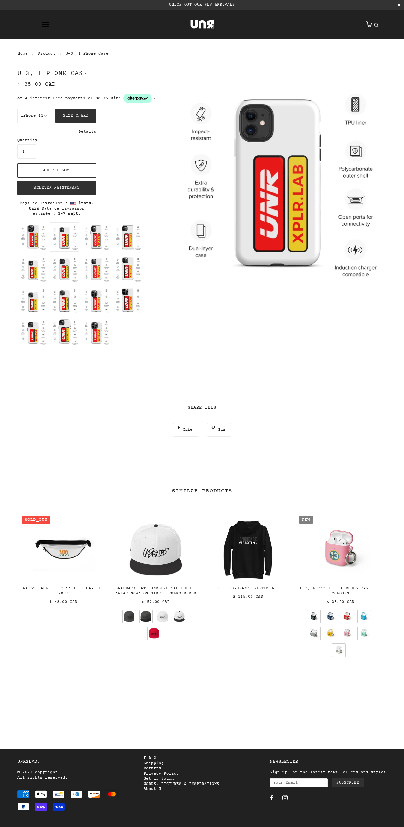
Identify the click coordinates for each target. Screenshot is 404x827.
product (47, 53)
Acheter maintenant (57, 187)
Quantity (26, 140)
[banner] (202, 24)
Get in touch (159, 778)
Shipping (154, 763)
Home (23, 53)
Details (87, 131)
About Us (154, 789)
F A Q (150, 757)
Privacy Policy (161, 773)
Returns (152, 768)
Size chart (75, 115)
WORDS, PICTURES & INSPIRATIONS (181, 784)
